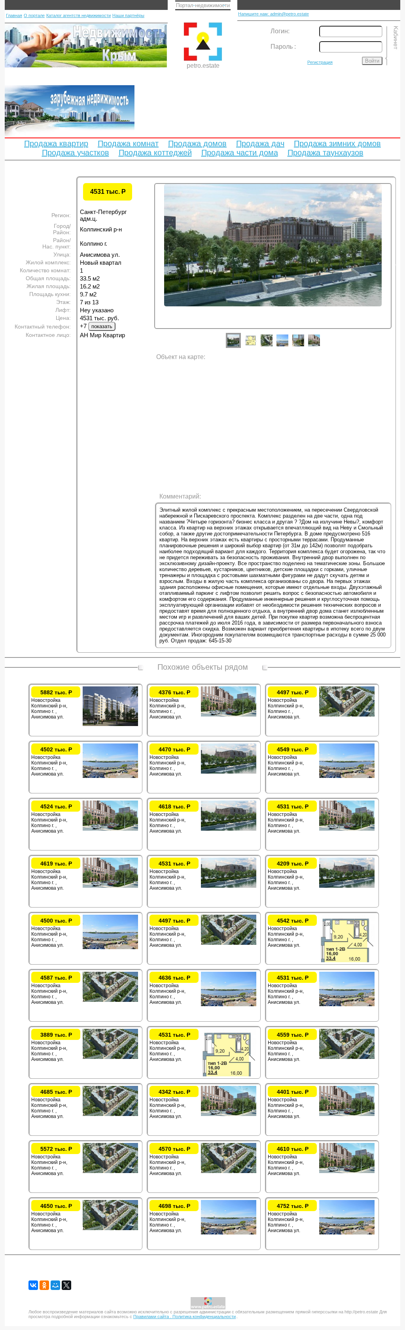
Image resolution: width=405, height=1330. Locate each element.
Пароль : (283, 46)
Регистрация (320, 62)
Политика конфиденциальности (204, 1316)
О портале (34, 15)
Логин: (280, 31)
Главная (14, 15)
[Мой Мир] (55, 1285)
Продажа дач (260, 143)
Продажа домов (197, 143)
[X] (66, 1285)
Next (397, 264)
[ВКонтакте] (33, 1285)
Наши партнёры (128, 15)
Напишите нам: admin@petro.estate (273, 13)
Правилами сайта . (152, 1316)
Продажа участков (75, 152)
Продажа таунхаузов (325, 152)
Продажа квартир (56, 143)
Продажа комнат (128, 143)
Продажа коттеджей (155, 152)
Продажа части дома (239, 152)
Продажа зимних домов (337, 143)
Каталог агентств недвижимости (78, 15)
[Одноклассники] (44, 1285)
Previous (148, 264)
